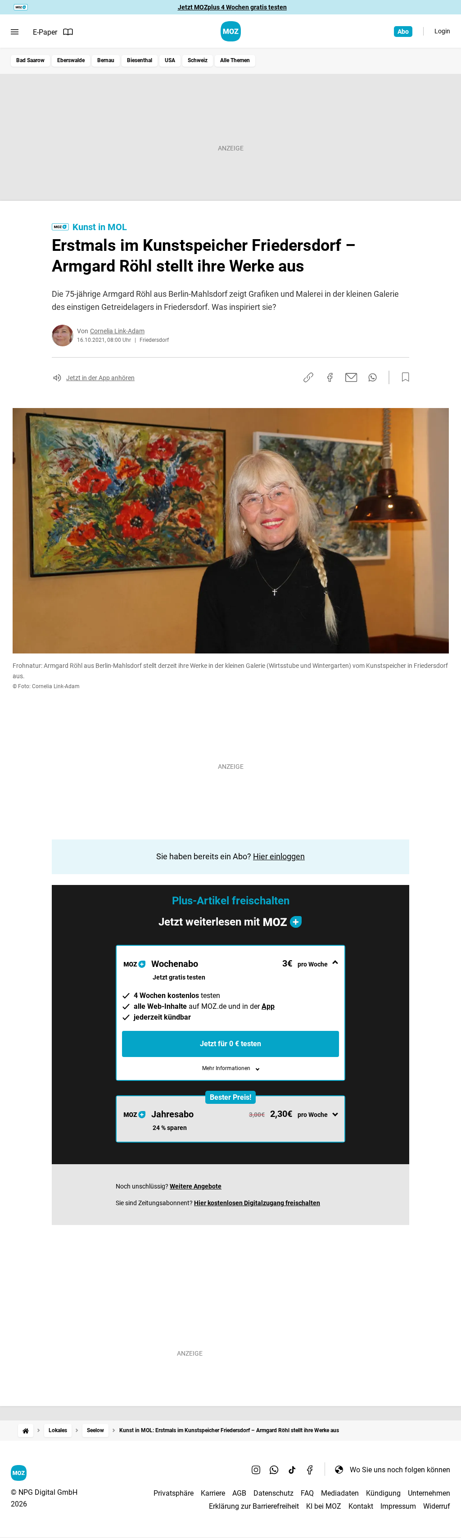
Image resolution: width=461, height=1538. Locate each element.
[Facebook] (310, 1469)
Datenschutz (273, 1493)
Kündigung (383, 1493)
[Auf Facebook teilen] (330, 377)
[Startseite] (25, 1430)
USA (170, 60)
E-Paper (45, 32)
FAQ (307, 1493)
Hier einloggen (279, 856)
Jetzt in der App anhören (100, 377)
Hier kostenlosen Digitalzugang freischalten (257, 1203)
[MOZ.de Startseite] (231, 31)
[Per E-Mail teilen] (351, 377)
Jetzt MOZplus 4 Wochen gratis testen (232, 7)
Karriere (213, 1493)
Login (442, 31)
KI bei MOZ (323, 1506)
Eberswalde (71, 60)
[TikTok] (292, 1469)
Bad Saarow (30, 60)
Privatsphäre (174, 1493)
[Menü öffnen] (14, 32)
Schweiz (198, 60)
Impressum (398, 1506)
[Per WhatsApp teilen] (372, 377)
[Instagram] (256, 1469)
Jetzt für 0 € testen (230, 1043)
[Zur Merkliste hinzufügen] (403, 377)
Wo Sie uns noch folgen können (400, 1469)
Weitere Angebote (195, 1186)
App (268, 1006)
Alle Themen (235, 60)
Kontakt (360, 1506)
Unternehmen (429, 1493)
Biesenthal (139, 60)
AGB (239, 1493)
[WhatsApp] (274, 1469)
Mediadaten (340, 1493)
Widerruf (436, 1506)
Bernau (105, 60)
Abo (403, 31)
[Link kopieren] (308, 377)
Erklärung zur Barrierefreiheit (254, 1506)
